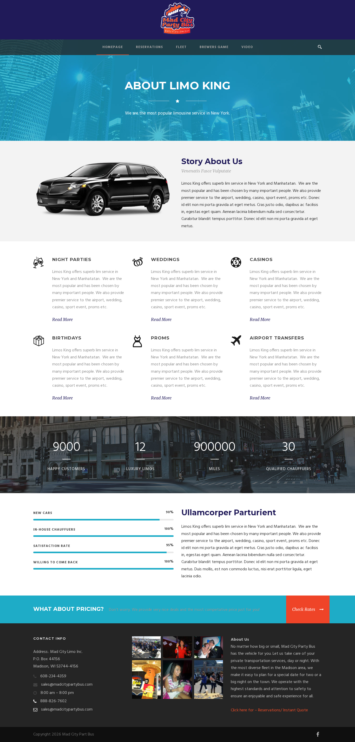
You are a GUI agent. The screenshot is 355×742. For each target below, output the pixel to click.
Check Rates (303, 609)
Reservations (149, 47)
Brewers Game (214, 47)
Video (247, 47)
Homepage (112, 47)
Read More (62, 319)
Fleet (181, 47)
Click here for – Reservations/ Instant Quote (269, 710)
